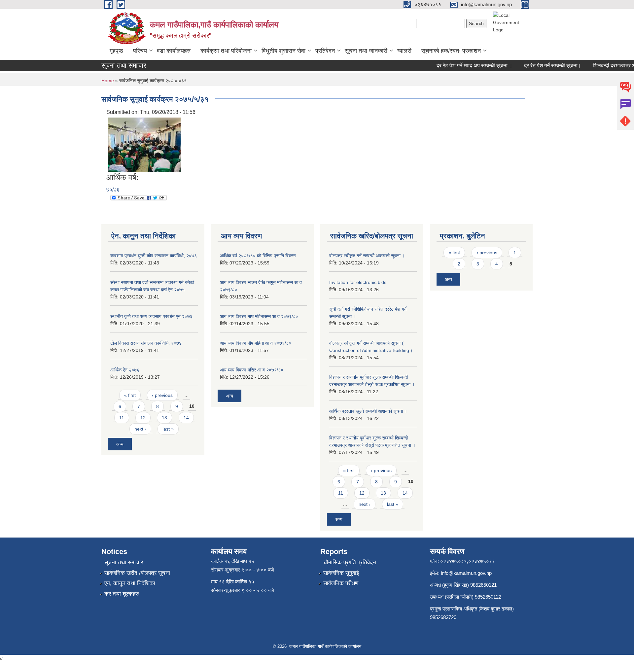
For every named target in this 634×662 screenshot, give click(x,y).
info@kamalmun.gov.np (466, 573)
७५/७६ (113, 189)
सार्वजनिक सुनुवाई (341, 573)
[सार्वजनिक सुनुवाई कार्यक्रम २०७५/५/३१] (144, 144)
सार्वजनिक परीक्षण (340, 583)
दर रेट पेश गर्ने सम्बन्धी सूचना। (545, 65)
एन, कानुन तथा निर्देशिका (129, 583)
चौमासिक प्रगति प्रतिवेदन (349, 562)
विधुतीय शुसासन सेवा (283, 51)
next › (140, 429)
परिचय (140, 51)
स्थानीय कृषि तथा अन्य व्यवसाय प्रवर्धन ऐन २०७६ (151, 316)
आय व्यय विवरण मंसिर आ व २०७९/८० (251, 369)
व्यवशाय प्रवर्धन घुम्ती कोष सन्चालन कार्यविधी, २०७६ (153, 255)
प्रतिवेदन (325, 51)
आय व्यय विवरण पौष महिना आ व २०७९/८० (255, 343)
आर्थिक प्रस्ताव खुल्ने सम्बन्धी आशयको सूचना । (368, 411)
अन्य (119, 444)
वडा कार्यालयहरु (174, 51)
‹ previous (162, 395)
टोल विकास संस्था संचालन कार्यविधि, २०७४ (146, 343)
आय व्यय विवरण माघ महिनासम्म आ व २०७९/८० (259, 316)
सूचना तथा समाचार (123, 562)
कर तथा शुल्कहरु (121, 594)
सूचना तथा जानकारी (366, 51)
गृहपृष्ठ (116, 51)
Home (107, 80)
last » (168, 429)
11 (121, 417)
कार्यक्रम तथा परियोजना (226, 51)
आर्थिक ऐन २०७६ (124, 369)
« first (130, 395)
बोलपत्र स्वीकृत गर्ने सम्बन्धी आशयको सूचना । (367, 255)
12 (143, 417)
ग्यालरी (404, 51)
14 (186, 417)
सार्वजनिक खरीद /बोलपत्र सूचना (137, 573)
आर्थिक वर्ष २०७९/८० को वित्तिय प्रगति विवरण (258, 255)
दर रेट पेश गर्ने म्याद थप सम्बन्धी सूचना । (467, 65)
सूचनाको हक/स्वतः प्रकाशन (451, 51)
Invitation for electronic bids (357, 282)
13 (164, 417)
